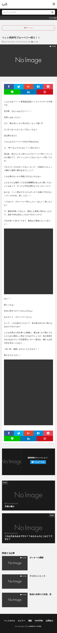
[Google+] (28, 86)
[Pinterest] (45, 92)
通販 (30, 620)
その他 (35, 42)
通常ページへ (28, 28)
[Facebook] (9, 86)
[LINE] (12, 92)
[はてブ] (38, 86)
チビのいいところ (37, 576)
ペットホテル (9, 620)
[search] (52, 12)
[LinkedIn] (28, 92)
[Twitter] (19, 86)
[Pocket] (48, 86)
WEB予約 (39, 620)
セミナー (21, 620)
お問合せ (49, 620)
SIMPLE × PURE (35, 626)
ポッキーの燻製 (36, 557)
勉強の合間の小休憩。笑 (40, 594)
